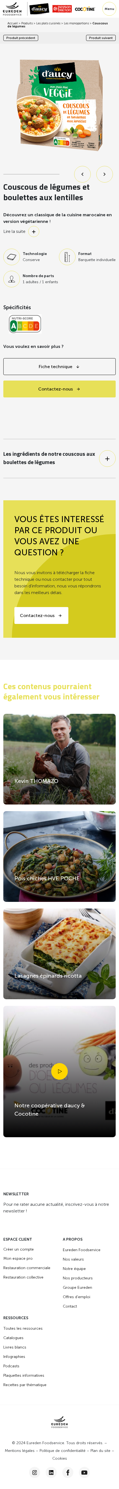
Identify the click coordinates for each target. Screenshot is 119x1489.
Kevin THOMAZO (36, 781)
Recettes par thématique (24, 1385)
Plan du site (100, 1450)
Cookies (59, 1458)
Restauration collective (23, 1277)
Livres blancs (14, 1347)
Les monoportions (76, 23)
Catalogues (13, 1338)
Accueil (12, 23)
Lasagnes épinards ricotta (48, 975)
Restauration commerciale (26, 1268)
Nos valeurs (73, 1259)
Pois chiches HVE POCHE (47, 878)
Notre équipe (74, 1268)
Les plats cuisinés (48, 23)
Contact (70, 1306)
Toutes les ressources (23, 1328)
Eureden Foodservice (81, 1250)
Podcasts (11, 1366)
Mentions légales (20, 1450)
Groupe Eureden (77, 1287)
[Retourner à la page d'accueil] (15, 9)
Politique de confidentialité (63, 1450)
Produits (27, 23)
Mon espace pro (18, 1258)
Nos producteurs (78, 1278)
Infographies (14, 1356)
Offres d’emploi (76, 1297)
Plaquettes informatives (23, 1375)
